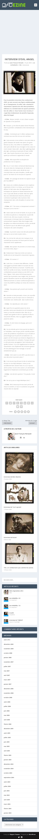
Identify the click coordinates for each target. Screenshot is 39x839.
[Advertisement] (19, 30)
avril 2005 (7, 751)
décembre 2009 (8, 644)
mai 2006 (7, 715)
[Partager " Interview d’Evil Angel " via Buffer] (28, 403)
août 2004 (7, 782)
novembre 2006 (8, 693)
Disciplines (12, 614)
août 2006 (7, 702)
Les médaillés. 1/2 (14, 605)
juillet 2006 (7, 706)
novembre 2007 (8, 662)
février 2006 (7, 724)
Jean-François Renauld (16, 63)
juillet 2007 (7, 666)
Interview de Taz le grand (12, 507)
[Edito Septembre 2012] (6, 592)
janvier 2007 (7, 684)
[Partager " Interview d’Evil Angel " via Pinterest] (21, 403)
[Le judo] (6, 614)
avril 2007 (7, 675)
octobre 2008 (8, 653)
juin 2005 (6, 742)
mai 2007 (7, 671)
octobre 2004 (8, 773)
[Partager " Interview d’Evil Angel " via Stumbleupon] (32, 403)
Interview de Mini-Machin (12, 477)
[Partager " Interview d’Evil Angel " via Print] (21, 406)
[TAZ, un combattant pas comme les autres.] (19, 553)
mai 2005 (7, 746)
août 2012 (7, 640)
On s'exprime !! (13, 600)
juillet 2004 (7, 786)
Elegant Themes (15, 834)
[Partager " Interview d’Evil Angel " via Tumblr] (18, 403)
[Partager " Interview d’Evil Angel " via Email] (18, 406)
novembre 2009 (8, 649)
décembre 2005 (8, 728)
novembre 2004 (8, 768)
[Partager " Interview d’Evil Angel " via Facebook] (7, 403)
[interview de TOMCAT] (6, 621)
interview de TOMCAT (16, 620)
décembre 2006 (8, 689)
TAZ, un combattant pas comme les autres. (18, 568)
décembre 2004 (8, 764)
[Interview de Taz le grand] (19, 493)
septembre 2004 (9, 777)
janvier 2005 (7, 760)
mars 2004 (7, 804)
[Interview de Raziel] (19, 523)
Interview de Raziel (10, 537)
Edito (10, 593)
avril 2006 (7, 720)
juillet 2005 (7, 737)
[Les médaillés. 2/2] (6, 599)
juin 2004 (6, 791)
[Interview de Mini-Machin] (19, 462)
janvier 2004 (7, 813)
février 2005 (7, 755)
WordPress (32, 834)
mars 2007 (7, 680)
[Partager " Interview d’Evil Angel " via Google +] (14, 403)
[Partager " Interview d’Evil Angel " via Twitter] (10, 403)
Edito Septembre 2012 (16, 591)
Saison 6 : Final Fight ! (14, 622)
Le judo (11, 613)
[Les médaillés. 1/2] (6, 606)
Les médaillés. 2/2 (14, 598)
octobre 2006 (8, 697)
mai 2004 (7, 795)
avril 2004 (7, 800)
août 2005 (7, 733)
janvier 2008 (7, 657)
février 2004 (7, 808)
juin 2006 (6, 711)
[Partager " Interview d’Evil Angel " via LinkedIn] (25, 403)
